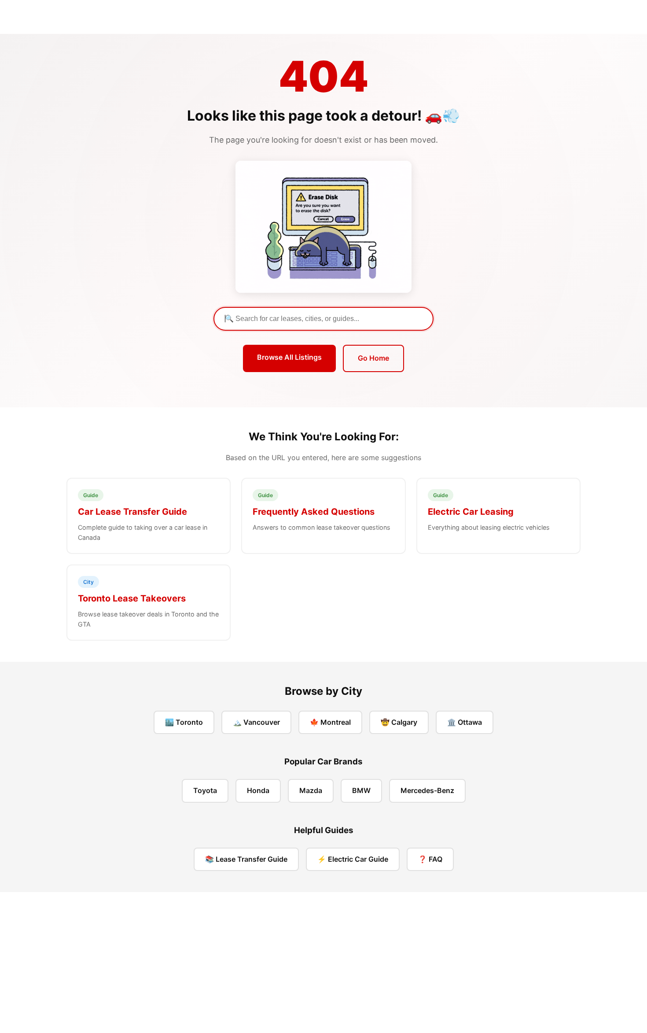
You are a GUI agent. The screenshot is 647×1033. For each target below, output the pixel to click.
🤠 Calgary (399, 722)
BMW (361, 790)
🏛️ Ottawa (464, 722)
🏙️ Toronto (184, 722)
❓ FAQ (430, 859)
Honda (258, 790)
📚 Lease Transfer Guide (246, 859)
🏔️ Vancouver (256, 722)
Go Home (373, 358)
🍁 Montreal (330, 722)
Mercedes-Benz (427, 790)
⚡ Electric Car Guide (352, 859)
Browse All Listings (289, 357)
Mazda (310, 790)
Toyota (205, 790)
